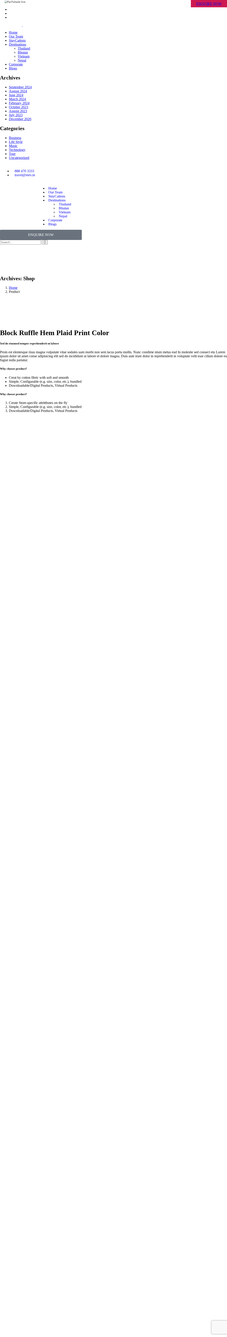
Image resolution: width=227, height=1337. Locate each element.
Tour (12, 154)
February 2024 (19, 103)
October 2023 (18, 107)
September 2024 (20, 87)
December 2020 (20, 119)
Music (13, 146)
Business (15, 138)
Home (13, 288)
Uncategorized (19, 158)
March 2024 (17, 99)
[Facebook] (159, 171)
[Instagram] (171, 171)
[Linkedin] (183, 171)
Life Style (16, 142)
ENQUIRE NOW (209, 4)
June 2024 (16, 95)
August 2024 (18, 91)
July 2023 (16, 115)
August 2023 (18, 111)
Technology (17, 150)
